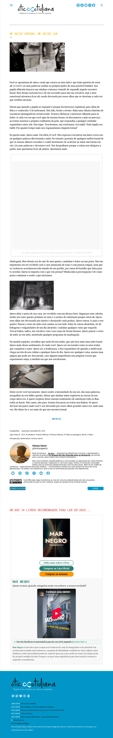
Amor (84, 435)
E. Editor (90, 435)
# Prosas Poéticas (56, 435)
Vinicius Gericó (37, 438)
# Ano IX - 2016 (19, 435)
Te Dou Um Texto (26, 713)
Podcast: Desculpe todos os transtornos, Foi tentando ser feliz (42, 710)
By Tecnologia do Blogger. (20, 723)
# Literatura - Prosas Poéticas (37, 435)
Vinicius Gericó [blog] (28, 703)
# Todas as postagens (72, 435)
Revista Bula (78, 642)
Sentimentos (25, 438)
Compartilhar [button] (14, 431)
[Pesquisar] (101, 5)
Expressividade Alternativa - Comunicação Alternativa (39, 717)
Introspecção (15, 438)
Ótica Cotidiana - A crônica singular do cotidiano (37, 707)
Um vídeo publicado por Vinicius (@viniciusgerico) (43, 253)
